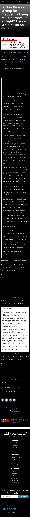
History (15, 450)
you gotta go (20, 52)
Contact (15, 476)
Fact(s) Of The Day (15, 457)
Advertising (15, 473)
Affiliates (15, 485)
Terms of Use (15, 480)
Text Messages (15, 464)
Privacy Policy (15, 478)
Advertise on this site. (9, 512)
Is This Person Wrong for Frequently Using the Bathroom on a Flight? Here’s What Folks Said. (18, 45)
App (15, 462)
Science (15, 447)
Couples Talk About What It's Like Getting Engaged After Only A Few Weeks (19, 421)
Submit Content (15, 483)
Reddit (18, 297)
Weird (15, 443)
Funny (15, 445)
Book (15, 459)
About (15, 471)
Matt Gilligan (7, 28)
